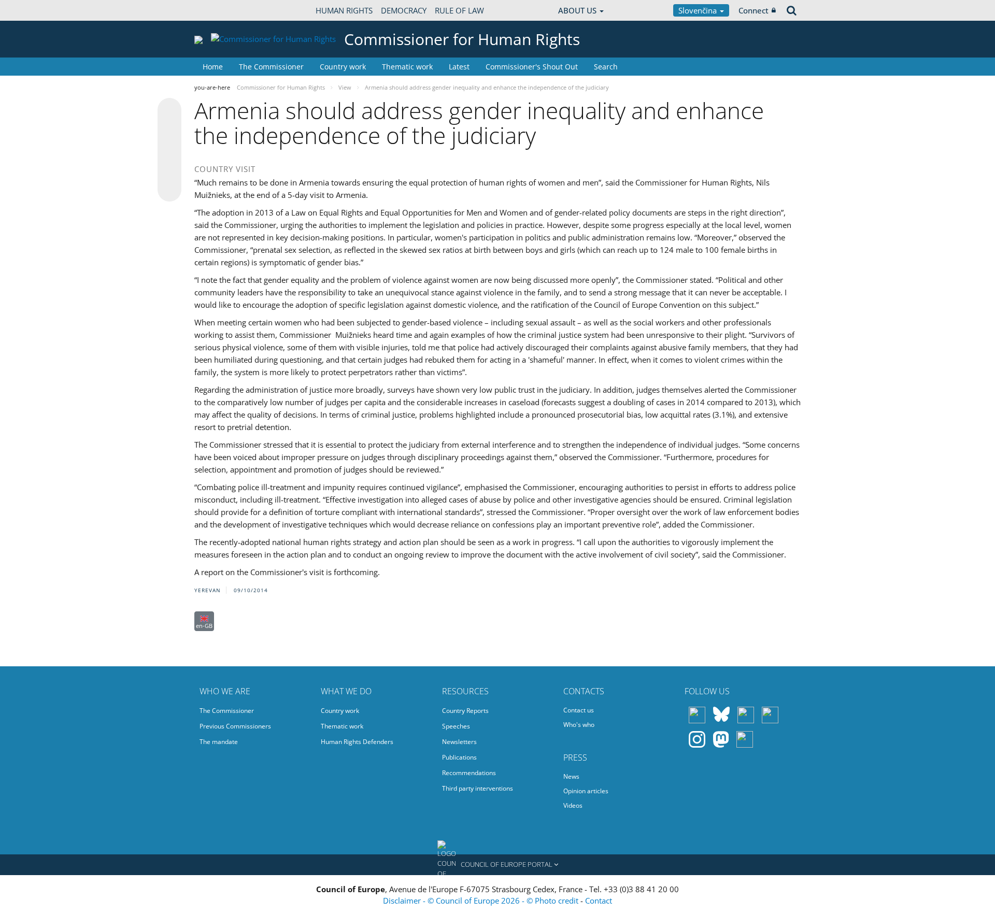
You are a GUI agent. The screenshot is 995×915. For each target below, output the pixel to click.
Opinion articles (585, 791)
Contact (598, 900)
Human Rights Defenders (357, 741)
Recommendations (469, 772)
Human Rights (344, 10)
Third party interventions (477, 788)
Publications (459, 757)
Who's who (578, 724)
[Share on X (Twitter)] (169, 130)
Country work (343, 67)
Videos (572, 805)
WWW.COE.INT (220, 10)
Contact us (578, 710)
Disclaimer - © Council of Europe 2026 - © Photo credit (481, 900)
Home (213, 67)
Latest (459, 67)
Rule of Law (459, 10)
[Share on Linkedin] (169, 170)
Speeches (456, 726)
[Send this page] (169, 189)
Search (606, 67)
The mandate (219, 741)
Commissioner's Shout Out (532, 67)
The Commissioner (271, 67)
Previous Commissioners (235, 726)
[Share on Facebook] (169, 150)
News (571, 776)
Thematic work (407, 67)
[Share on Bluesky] (169, 111)
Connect (753, 10)
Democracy (404, 10)
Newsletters (459, 741)
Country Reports (465, 710)
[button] (497, 864)
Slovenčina (698, 10)
